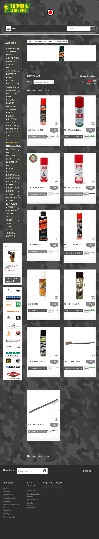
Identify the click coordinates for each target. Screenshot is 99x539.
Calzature (11, 87)
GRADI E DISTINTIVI (10, 114)
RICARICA (10, 191)
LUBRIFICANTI (12, 142)
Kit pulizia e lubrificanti (12, 127)
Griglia (89, 84)
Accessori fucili (11, 53)
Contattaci (7, 501)
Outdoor (10, 155)
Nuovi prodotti (9, 491)
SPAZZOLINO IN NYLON (36, 425)
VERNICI (9, 226)
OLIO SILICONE (33, 304)
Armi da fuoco (9, 66)
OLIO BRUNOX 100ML (35, 245)
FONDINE (10, 103)
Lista (94, 84)
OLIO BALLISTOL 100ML (72, 130)
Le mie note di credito (33, 495)
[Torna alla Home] (30, 41)
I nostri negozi (9, 498)
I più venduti (8, 494)
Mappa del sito (9, 517)
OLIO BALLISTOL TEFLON (72, 187)
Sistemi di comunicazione (13, 196)
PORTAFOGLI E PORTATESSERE (13, 176)
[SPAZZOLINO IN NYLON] (43, 406)
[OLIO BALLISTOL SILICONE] (43, 169)
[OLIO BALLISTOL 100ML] (79, 111)
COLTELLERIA (12, 93)
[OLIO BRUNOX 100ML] (43, 226)
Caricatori (11, 90)
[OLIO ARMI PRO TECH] (43, 111)
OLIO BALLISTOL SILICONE (37, 187)
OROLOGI (10, 152)
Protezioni (11, 181)
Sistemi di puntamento (12, 209)
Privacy (6, 513)
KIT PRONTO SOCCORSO (11, 121)
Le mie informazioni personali (32, 505)
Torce (9, 220)
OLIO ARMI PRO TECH (35, 130)
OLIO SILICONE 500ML (72, 304)
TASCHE (9, 213)
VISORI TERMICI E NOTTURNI (10, 232)
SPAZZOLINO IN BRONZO (73, 361)
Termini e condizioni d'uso (11, 505)
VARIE (8, 223)
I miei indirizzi (33, 499)
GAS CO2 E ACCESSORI (11, 108)
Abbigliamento (13, 48)
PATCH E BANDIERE (10, 170)
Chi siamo (7, 510)
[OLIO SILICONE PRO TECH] (43, 343)
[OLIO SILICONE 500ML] (79, 285)
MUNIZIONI (10, 149)
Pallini (9, 159)
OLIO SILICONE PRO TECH (37, 361)
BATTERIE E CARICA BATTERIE (11, 77)
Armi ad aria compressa (12, 59)
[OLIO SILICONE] (43, 285)
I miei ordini (32, 490)
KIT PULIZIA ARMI (12, 134)
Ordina (30, 82)
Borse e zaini (12, 83)
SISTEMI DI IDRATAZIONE (11, 202)
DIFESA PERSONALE (11, 98)
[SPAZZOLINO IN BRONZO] (79, 343)
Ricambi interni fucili (12, 186)
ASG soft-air (12, 71)
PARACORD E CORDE (11, 163)
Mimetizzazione (13, 146)
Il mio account (31, 484)
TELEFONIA (11, 217)
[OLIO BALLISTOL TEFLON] (79, 169)
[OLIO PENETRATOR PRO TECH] (79, 226)
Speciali (8, 247)
